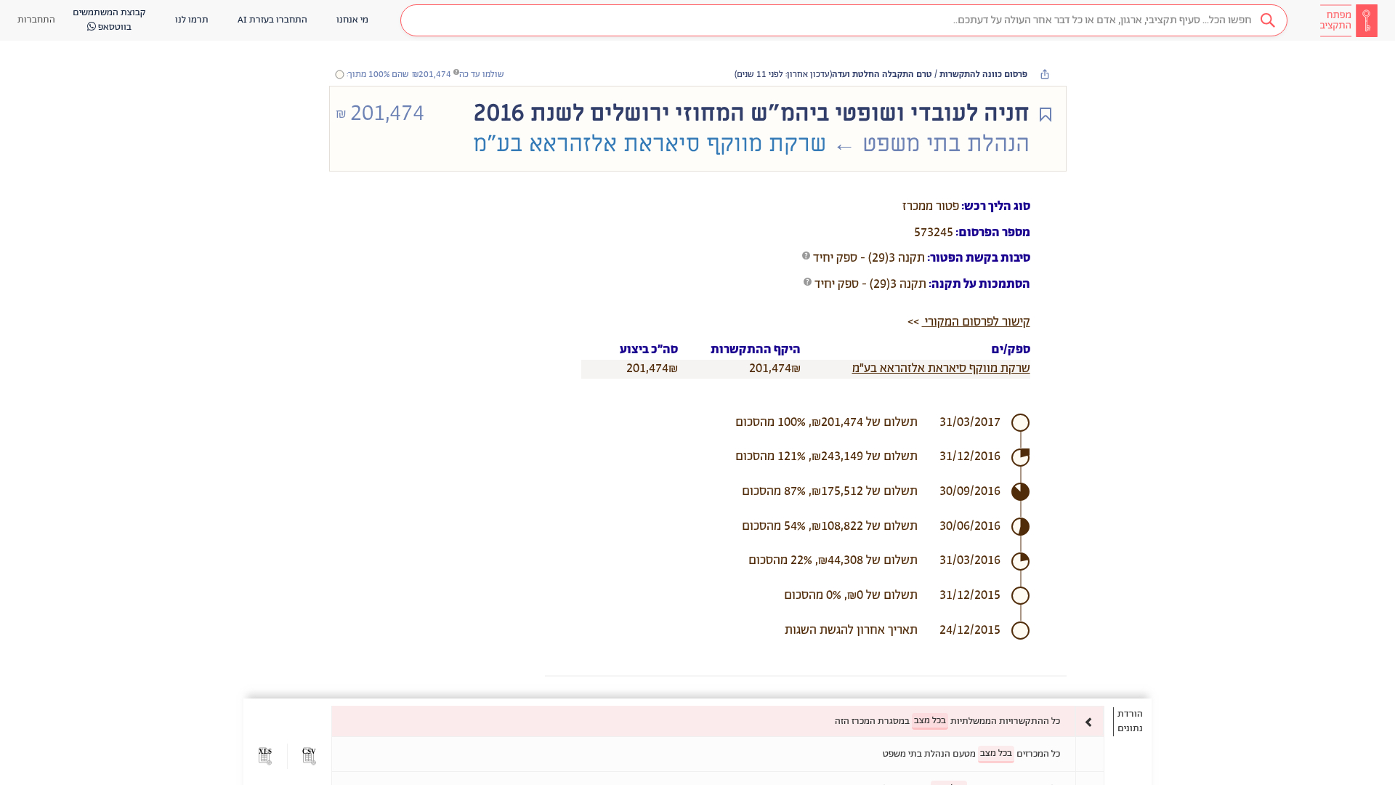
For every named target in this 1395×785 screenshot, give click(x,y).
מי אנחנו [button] (352, 20)
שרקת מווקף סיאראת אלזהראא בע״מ (941, 368)
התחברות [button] (36, 20)
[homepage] (1348, 20)
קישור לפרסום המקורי (976, 322)
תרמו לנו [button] (192, 20)
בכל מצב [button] (930, 721)
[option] (718, 721)
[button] (843, 20)
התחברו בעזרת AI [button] (272, 20)
